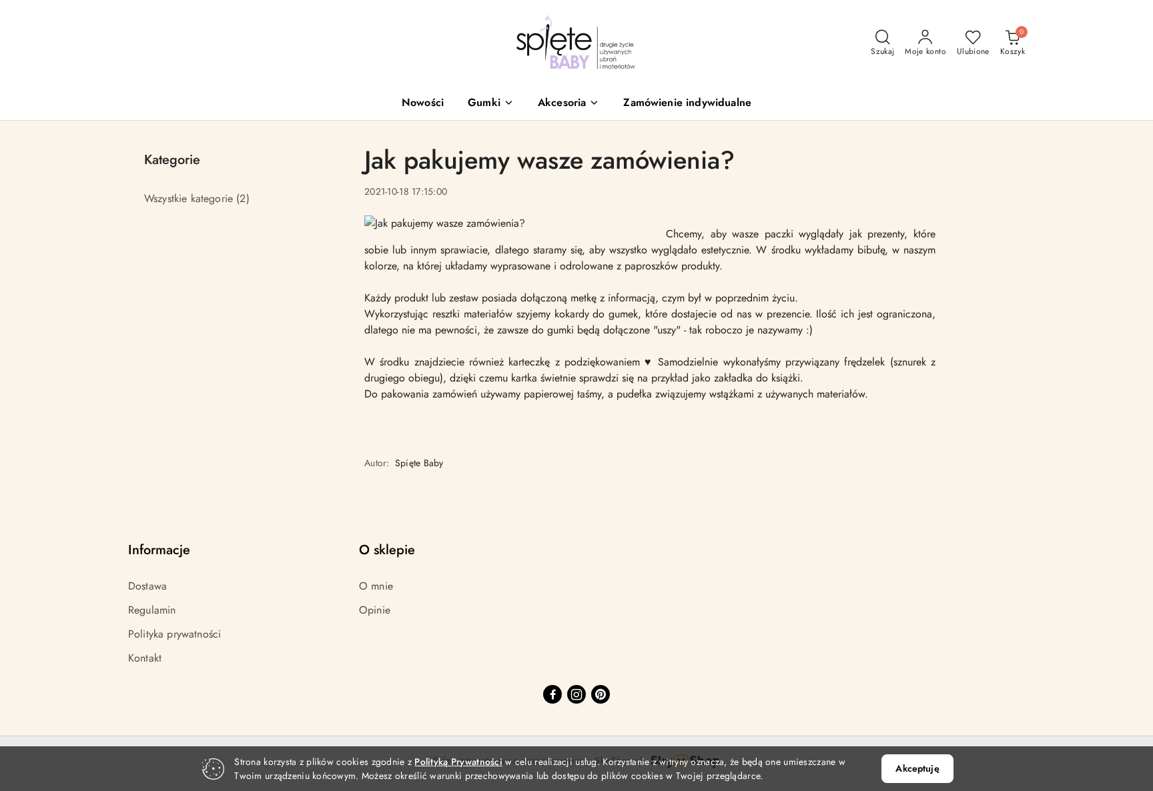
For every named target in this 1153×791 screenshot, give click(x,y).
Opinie (374, 610)
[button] (490, 104)
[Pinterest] (600, 694)
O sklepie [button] (387, 550)
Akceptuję (917, 768)
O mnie (376, 586)
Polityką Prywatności (458, 761)
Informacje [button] (159, 550)
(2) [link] (242, 198)
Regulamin (151, 610)
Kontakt (144, 658)
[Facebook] (552, 694)
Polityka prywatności (174, 634)
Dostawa (147, 586)
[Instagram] (576, 694)
